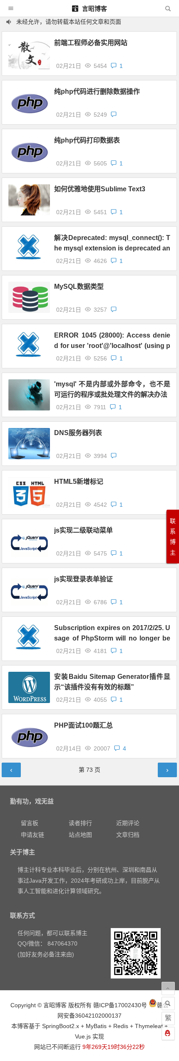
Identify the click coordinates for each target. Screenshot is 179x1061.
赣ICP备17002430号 (120, 1005)
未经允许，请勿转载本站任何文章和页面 (68, 21)
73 (89, 769)
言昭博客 (93, 8)
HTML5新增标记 (78, 481)
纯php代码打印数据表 (87, 140)
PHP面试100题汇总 (83, 725)
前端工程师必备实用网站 (90, 42)
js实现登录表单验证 (83, 579)
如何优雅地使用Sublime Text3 (99, 189)
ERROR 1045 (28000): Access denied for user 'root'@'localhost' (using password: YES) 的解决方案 (112, 346)
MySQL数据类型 (79, 286)
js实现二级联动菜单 (83, 530)
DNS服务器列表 (78, 432)
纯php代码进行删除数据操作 (97, 91)
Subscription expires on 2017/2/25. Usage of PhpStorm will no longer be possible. (112, 638)
